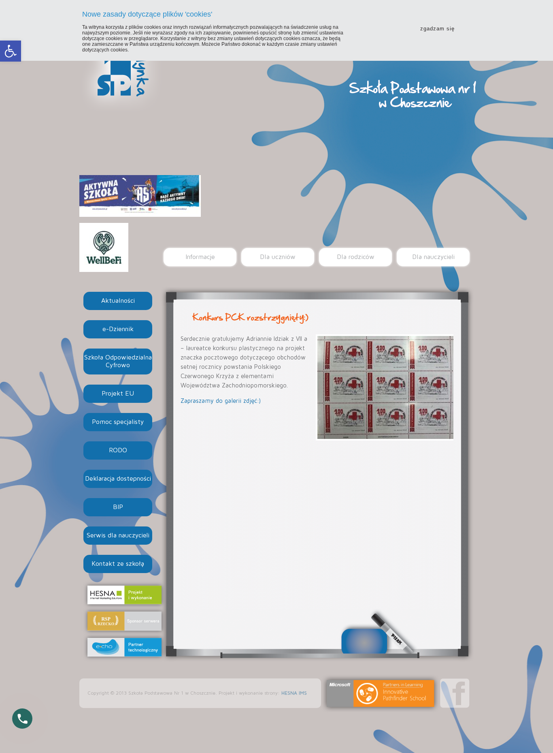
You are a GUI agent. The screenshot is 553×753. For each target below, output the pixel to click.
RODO (118, 450)
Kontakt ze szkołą (117, 563)
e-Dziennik (118, 329)
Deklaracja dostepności (118, 478)
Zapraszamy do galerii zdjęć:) (221, 401)
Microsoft (380, 693)
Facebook (455, 693)
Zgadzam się (437, 29)
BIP (118, 507)
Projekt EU (118, 393)
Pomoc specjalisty (118, 422)
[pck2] (384, 387)
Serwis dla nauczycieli (118, 535)
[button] (10, 51)
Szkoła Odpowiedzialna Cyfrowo (118, 361)
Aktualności (118, 300)
